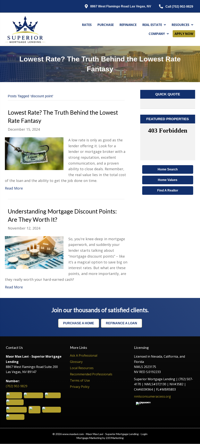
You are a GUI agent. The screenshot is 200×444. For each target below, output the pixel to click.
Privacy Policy (79, 387)
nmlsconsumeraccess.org (152, 396)
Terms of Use (80, 381)
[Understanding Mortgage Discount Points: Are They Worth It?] (34, 252)
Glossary (76, 362)
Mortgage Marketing (89, 438)
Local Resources (82, 368)
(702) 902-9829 (16, 386)
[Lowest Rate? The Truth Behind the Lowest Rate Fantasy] (34, 153)
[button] (115, 6)
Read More (14, 188)
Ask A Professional (83, 356)
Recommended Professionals (91, 374)
